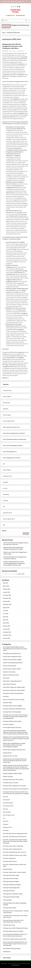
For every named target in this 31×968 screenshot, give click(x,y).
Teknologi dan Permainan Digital (11, 897)
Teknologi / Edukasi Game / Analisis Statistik (14, 872)
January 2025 (6, 629)
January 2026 (6, 592)
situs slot (5, 809)
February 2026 (6, 589)
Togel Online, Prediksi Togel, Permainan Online (14, 939)
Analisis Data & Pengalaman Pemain (12, 656)
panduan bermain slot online (10, 756)
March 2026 (6, 586)
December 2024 (7, 632)
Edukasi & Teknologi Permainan (11, 675)
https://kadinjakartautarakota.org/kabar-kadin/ (14, 439)
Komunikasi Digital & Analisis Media (12, 721)
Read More (5, 378)
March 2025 (6, 623)
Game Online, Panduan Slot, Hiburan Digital (14, 690)
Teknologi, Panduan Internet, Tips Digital (13, 931)
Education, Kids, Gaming (9, 672)
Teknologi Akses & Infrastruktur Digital (12, 894)
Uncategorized (6, 951)
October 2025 (6, 601)
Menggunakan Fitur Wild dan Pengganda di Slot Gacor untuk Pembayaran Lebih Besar (12, 46)
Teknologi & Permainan (9, 890)
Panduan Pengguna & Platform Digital (12, 773)
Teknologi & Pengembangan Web (11, 887)
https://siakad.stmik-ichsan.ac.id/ (11, 427)
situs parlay (6, 494)
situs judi (5, 796)
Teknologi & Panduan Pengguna (11, 881)
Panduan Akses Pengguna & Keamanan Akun (14, 749)
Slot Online (6, 830)
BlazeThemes (16, 965)
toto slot (5, 488)
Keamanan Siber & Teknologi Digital (12, 712)
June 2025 (5, 613)
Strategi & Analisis (7, 869)
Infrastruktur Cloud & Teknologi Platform (13, 693)
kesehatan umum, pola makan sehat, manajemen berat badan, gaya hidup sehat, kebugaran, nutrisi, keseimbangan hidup (15, 716)
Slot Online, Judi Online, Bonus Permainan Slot (14, 836)
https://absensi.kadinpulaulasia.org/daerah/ (14, 433)
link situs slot (6, 402)
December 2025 (7, 595)
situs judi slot (6, 799)
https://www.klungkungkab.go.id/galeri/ (13, 445)
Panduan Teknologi (8, 776)
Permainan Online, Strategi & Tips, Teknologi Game (16, 789)
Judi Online (6, 696)
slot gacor (5, 408)
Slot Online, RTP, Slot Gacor (10, 861)
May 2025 (5, 616)
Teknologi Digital (7, 900)
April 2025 (5, 619)
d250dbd (6, 51)
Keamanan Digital (7, 702)
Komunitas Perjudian (8, 724)
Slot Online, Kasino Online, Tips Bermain (13, 846)
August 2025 (6, 607)
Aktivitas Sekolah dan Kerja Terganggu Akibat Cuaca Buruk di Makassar (13, 1)
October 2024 (6, 638)
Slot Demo (5, 821)
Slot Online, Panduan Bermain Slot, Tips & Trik (14, 852)
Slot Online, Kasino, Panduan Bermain (12, 849)
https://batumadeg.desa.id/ (10, 451)
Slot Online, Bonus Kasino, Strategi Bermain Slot (15, 833)
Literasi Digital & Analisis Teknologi (12, 727)
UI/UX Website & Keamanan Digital (11, 948)
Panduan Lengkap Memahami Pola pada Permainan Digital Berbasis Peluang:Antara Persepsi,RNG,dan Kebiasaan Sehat (14, 563)
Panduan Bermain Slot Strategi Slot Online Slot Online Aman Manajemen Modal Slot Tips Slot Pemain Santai (14, 760)
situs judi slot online (8, 806)
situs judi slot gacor (8, 802)
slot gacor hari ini (7, 390)
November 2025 (7, 598)
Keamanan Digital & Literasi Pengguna (12, 705)
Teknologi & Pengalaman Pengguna (12, 884)
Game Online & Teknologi (9, 684)
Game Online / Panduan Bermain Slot (12, 681)
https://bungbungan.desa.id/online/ (12, 457)
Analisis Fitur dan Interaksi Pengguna (12, 659)
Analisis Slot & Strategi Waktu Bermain (13, 662)
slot (4, 464)
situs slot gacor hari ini (9, 421)
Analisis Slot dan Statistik (9, 665)
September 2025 (7, 604)
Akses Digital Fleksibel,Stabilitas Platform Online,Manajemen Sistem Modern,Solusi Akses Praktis (15, 648)
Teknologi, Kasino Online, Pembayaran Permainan (15, 928)
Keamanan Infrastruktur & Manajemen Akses (14, 708)
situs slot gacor (7, 396)
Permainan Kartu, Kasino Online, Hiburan (13, 779)
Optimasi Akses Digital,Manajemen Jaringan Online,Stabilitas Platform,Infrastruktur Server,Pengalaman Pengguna (14, 745)
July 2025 (5, 610)
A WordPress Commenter (9, 574)
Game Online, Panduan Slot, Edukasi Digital (14, 687)
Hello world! (21, 574)
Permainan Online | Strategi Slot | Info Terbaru (14, 785)
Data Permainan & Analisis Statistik (12, 669)
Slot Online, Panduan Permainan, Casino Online (15, 855)
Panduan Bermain (7, 753)
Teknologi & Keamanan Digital (10, 878)
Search (4, 530)
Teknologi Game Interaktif (9, 907)
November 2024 (7, 635)
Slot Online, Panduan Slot (9, 858)
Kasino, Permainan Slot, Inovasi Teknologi (13, 699)
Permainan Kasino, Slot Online (10, 782)
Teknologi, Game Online (9, 925)
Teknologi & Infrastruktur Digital (11, 875)
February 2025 (6, 626)
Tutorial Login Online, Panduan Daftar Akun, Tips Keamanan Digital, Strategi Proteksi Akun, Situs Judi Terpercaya (15, 943)
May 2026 (5, 583)
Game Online (6, 678)
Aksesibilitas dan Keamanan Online (12, 653)
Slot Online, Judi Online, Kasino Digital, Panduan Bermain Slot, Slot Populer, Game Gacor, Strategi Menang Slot (15, 841)
